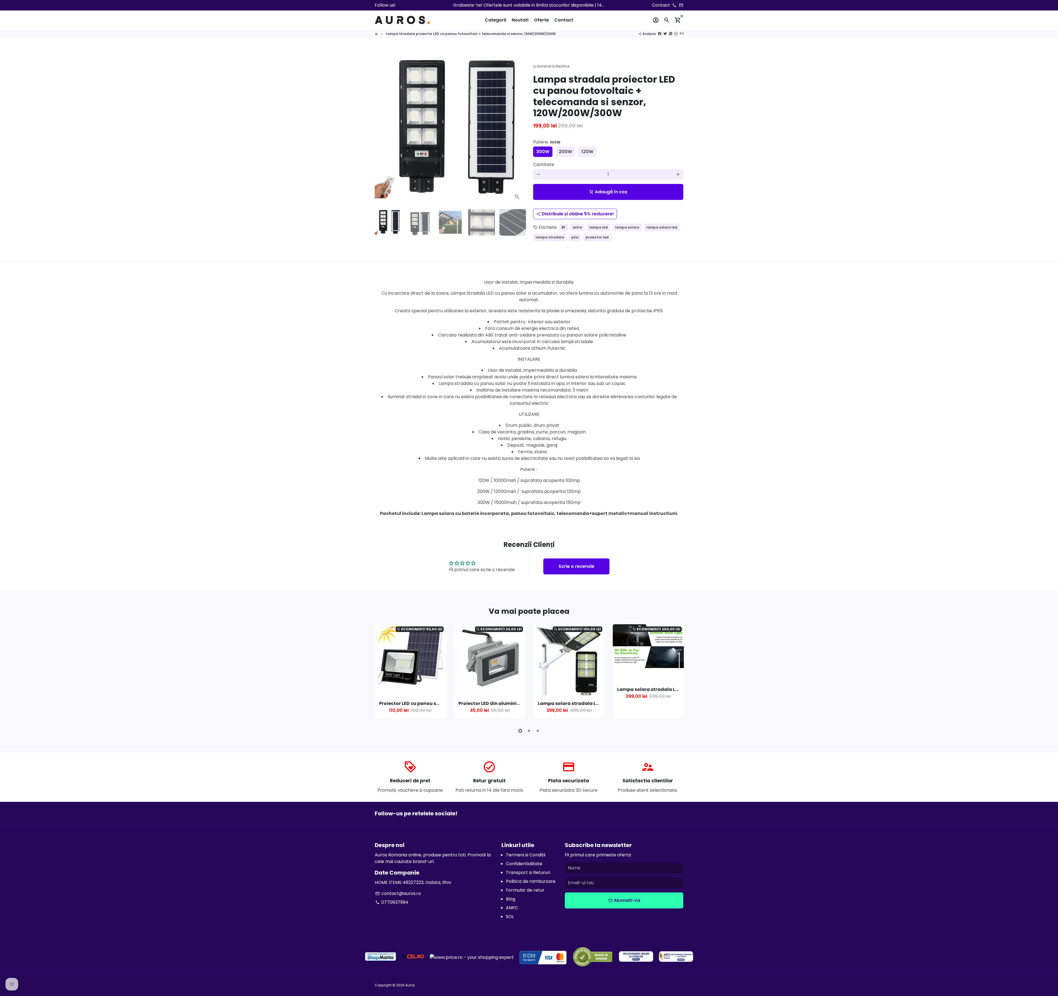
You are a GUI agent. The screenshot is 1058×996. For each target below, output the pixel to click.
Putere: (546, 142)
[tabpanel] (410, 671)
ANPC (512, 908)
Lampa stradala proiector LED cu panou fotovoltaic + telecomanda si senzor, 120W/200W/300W (471, 33)
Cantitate (543, 164)
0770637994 (391, 902)
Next (517, 129)
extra (577, 227)
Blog (510, 899)
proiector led (597, 237)
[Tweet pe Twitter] (665, 33)
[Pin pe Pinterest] (670, 33)
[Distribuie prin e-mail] (681, 33)
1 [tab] (520, 731)
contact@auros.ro (398, 893)
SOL (510, 916)
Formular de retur (525, 890)
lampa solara (627, 227)
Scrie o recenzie (576, 566)
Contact (563, 20)
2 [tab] (529, 731)
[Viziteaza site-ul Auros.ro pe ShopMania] (380, 957)
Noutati (520, 20)
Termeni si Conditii (525, 855)
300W (542, 151)
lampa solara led (661, 227)
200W (565, 151)
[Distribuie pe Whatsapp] (676, 33)
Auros (410, 985)
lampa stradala (550, 237)
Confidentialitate (524, 864)
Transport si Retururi (528, 872)
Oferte (541, 20)
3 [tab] (538, 731)
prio (574, 237)
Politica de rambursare (530, 881)
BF (564, 227)
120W (587, 151)
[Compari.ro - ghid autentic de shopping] (592, 957)
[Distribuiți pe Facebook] (659, 33)
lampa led (598, 227)
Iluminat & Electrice (551, 66)
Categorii (495, 20)
